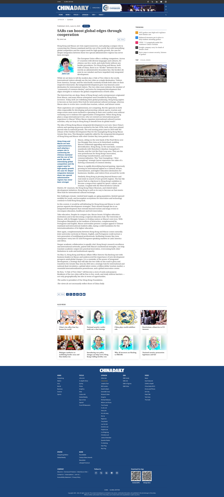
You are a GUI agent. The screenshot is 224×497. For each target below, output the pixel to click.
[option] (151, 73)
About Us (60, 472)
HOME (61, 15)
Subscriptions (69, 475)
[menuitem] (96, 8)
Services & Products (70, 472)
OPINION (61, 19)
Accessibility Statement (64, 477)
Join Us (77, 475)
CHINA (59, 2)
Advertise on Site (82, 472)
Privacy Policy (76, 477)
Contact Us (60, 475)
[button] (137, 80)
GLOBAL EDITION (68, 2)
